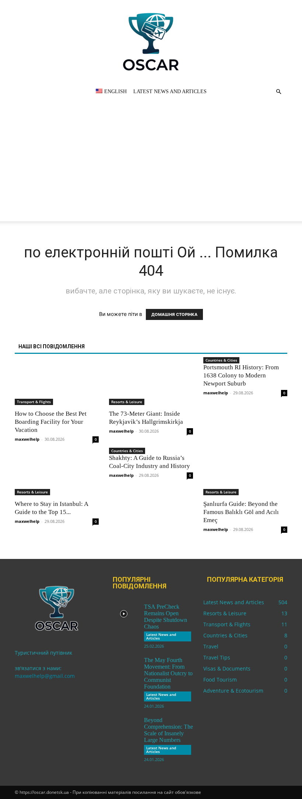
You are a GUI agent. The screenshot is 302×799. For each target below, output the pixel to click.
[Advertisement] (151, 169)
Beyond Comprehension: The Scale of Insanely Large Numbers (168, 730)
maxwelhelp (27, 439)
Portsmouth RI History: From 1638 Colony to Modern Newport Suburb (241, 375)
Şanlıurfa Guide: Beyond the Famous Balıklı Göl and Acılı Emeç (241, 512)
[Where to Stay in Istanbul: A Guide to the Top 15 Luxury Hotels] (57, 475)
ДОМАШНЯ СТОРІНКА (174, 314)
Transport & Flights (34, 401)
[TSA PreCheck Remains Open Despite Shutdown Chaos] (123, 613)
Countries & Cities (221, 360)
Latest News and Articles (170, 91)
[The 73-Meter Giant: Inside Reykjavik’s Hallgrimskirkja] (151, 384)
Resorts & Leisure (126, 401)
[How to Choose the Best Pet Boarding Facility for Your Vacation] (57, 384)
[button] (278, 91)
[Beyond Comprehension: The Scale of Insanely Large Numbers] (123, 727)
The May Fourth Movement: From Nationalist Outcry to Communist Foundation (168, 673)
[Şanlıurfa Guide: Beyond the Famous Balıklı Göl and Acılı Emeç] (245, 475)
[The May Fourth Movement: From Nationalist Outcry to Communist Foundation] (123, 667)
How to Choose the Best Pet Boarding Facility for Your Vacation (51, 421)
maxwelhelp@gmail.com (45, 675)
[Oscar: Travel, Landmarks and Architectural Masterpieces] (151, 41)
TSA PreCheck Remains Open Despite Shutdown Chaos (165, 616)
